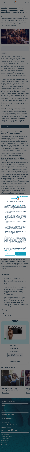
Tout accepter (21, 253)
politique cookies (7, 250)
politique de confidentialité (19, 249)
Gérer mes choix (10, 253)
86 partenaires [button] (18, 205)
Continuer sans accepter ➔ (23, 196)
